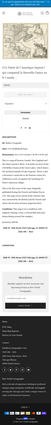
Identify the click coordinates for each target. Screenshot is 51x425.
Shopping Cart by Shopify (25, 419)
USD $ (24, 407)
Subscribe (24, 306)
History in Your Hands (12, 335)
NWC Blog (6, 327)
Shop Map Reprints (10, 331)
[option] (25, 41)
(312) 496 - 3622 (9, 352)
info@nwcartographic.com (14, 348)
